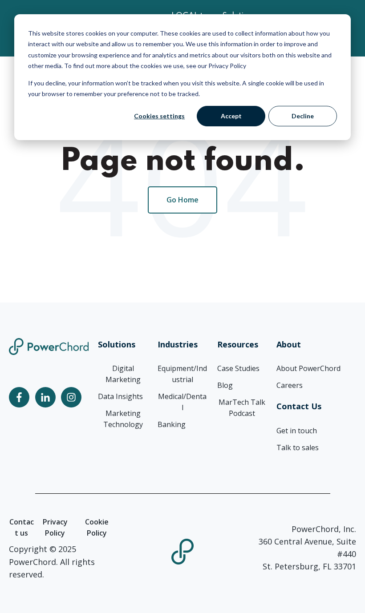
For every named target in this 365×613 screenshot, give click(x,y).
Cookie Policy (97, 527)
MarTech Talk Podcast (242, 407)
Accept (231, 116)
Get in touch (296, 431)
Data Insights (120, 396)
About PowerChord (308, 368)
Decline (303, 116)
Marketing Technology (123, 418)
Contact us (21, 527)
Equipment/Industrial (182, 373)
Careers (289, 385)
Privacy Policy (55, 527)
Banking (172, 424)
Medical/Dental (182, 401)
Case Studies (238, 368)
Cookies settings (159, 116)
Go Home (182, 200)
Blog (225, 385)
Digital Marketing (123, 373)
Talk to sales (297, 447)
